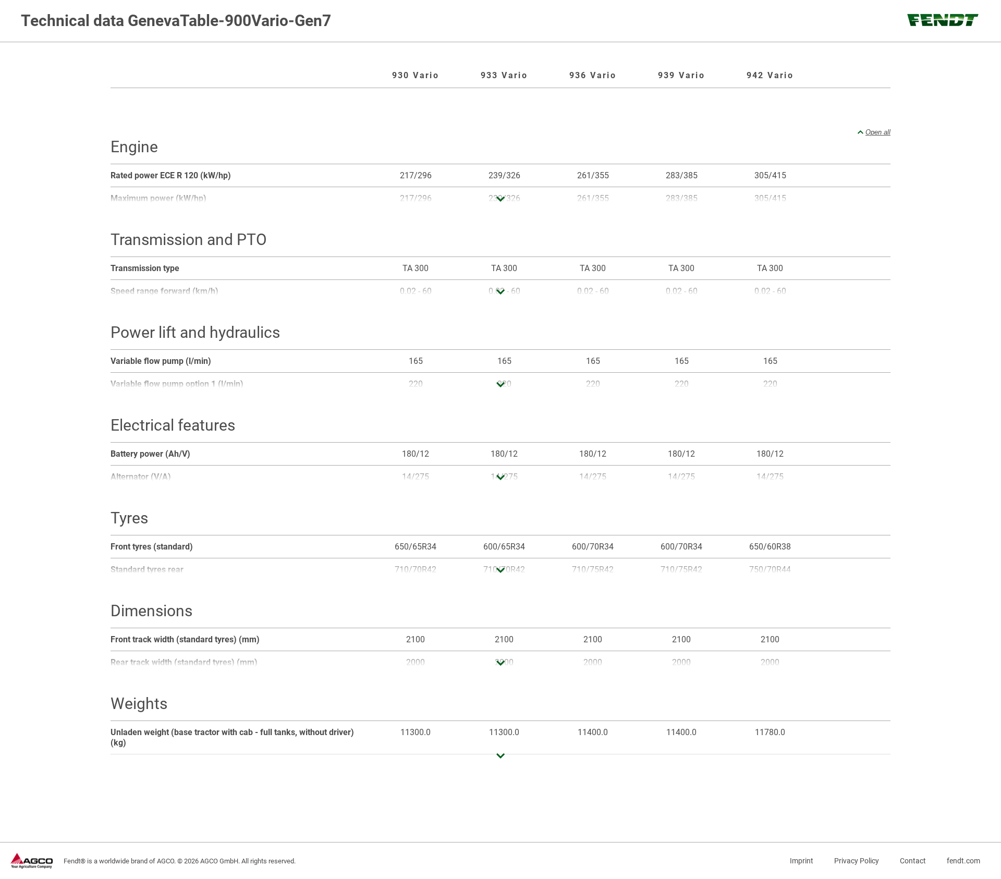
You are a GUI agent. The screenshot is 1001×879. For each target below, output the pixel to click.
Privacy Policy (856, 861)
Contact (913, 861)
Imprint (801, 861)
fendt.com (963, 861)
